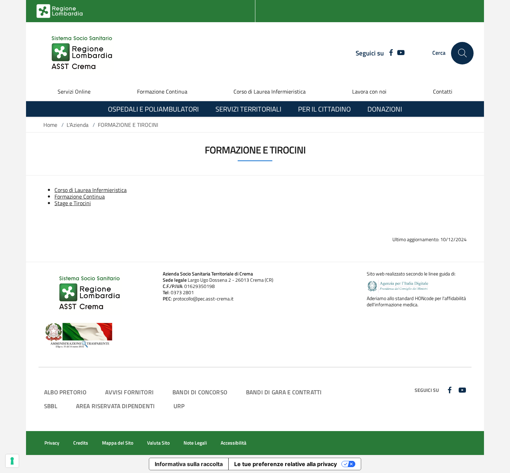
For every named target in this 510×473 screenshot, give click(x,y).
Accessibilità (233, 443)
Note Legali (195, 443)
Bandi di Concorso (199, 392)
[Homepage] (77, 53)
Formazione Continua (162, 91)
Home (50, 125)
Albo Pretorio (65, 392)
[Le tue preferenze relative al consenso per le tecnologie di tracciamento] (12, 460)
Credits (80, 443)
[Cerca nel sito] (462, 53)
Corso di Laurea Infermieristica (269, 91)
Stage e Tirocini (72, 203)
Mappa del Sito (117, 443)
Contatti (442, 91)
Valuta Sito (158, 443)
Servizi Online (74, 91)
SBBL (50, 406)
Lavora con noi (369, 91)
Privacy (51, 443)
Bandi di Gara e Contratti (284, 392)
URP (179, 406)
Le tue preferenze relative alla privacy (285, 464)
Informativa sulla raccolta (189, 464)
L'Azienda (77, 125)
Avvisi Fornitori (129, 392)
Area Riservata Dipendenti (115, 406)
